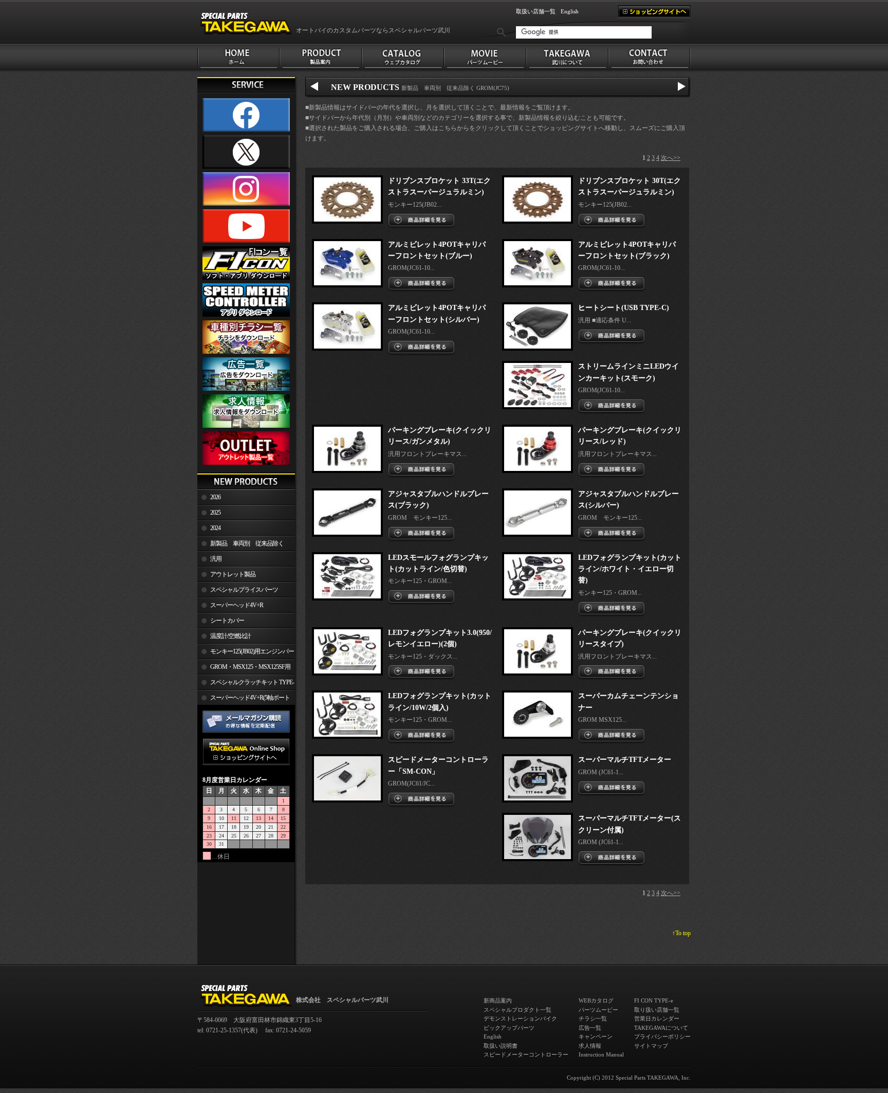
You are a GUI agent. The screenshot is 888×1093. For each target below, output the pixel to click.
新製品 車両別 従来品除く (247, 543)
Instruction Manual (601, 1054)
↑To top (681, 933)
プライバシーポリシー (662, 1036)
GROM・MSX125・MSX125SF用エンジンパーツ (243, 669)
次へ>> (670, 157)
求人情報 (590, 1046)
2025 (215, 512)
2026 (215, 497)
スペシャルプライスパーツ (244, 589)
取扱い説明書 (500, 1046)
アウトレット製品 (232, 574)
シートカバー (227, 620)
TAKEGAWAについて (661, 1028)
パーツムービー (598, 1010)
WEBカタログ (596, 1000)
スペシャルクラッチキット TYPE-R (245, 684)
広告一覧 (590, 1028)
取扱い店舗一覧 (536, 11)
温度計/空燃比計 (230, 636)
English (570, 11)
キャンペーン (596, 1036)
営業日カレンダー (656, 1018)
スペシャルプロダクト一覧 (517, 1010)
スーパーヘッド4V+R (236, 605)
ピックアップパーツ (509, 1028)
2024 (215, 528)
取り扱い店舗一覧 (656, 1010)
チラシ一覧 (593, 1018)
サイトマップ (651, 1046)
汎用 (215, 558)
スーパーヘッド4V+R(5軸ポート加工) (243, 699)
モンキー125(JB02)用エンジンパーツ (245, 653)
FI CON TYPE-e (653, 1000)
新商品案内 (498, 1000)
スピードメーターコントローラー (526, 1054)
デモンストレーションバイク (520, 1018)
